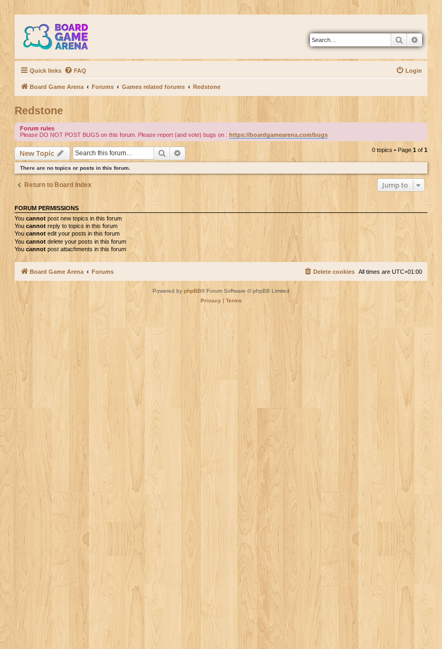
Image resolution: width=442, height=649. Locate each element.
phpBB (192, 291)
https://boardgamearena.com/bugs (278, 135)
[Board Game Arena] (63, 36)
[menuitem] (75, 70)
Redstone (39, 110)
